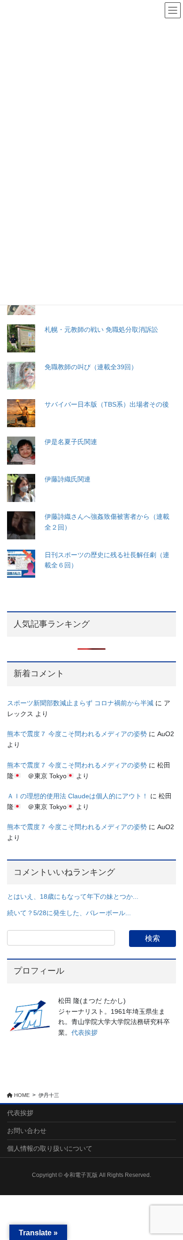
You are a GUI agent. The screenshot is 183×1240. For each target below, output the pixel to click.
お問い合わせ (26, 1130)
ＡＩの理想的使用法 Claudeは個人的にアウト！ (77, 796)
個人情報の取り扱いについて (49, 1148)
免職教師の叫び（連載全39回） (91, 367)
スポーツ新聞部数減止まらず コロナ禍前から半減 (80, 703)
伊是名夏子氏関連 (71, 441)
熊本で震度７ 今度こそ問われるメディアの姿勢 (77, 734)
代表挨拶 (84, 1032)
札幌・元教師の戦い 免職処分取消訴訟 (101, 329)
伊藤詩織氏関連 (68, 479)
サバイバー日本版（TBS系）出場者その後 (107, 404)
